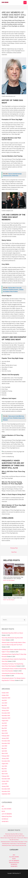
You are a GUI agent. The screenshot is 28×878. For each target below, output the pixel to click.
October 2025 (5, 692)
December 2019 (6, 789)
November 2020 (6, 778)
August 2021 (5, 763)
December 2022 (6, 740)
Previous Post (14, 548)
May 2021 (4, 768)
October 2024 (5, 695)
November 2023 (6, 715)
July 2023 (4, 723)
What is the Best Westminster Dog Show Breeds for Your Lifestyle (13, 577)
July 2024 (4, 700)
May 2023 (4, 728)
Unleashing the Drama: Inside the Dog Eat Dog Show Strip (14, 845)
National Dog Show (7, 816)
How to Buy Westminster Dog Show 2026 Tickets (14, 835)
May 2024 (4, 705)
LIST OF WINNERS (7, 814)
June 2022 (4, 746)
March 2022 (5, 753)
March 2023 (5, 733)
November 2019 (6, 791)
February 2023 (5, 735)
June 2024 (4, 703)
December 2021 (6, 761)
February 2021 (5, 776)
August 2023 (5, 720)
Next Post (13, 552)
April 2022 (4, 751)
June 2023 (4, 725)
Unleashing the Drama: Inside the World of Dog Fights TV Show (14, 841)
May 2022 (4, 748)
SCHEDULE (5, 819)
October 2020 (5, 781)
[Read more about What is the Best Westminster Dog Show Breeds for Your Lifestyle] (14, 569)
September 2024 (6, 697)
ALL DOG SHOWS (6, 808)
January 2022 (5, 758)
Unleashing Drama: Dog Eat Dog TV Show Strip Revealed (14, 843)
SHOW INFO (5, 821)
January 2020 (5, 786)
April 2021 (4, 771)
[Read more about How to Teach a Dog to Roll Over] (14, 590)
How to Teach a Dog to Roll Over (12, 598)
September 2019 (6, 794)
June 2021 (4, 766)
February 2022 (5, 756)
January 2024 (5, 710)
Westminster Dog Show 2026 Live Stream (12, 633)
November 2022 (6, 743)
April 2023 (4, 730)
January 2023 (5, 738)
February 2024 (5, 708)
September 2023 (6, 718)
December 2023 (6, 713)
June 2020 (4, 783)
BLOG (4, 580)
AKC (3, 806)
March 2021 (5, 773)
